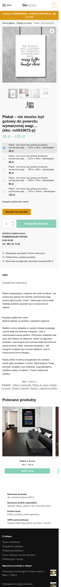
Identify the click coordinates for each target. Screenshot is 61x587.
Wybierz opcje (27, 471)
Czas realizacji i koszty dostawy (18, 555)
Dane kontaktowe (11, 542)
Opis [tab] (5, 275)
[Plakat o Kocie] (27, 431)
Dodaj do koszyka (36, 223)
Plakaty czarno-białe (22, 385)
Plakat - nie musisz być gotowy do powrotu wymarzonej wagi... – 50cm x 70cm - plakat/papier (31, 179)
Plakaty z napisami (20, 388)
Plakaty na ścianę (24, 23)
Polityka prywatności (12, 550)
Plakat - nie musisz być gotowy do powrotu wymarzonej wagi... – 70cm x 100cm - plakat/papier (32, 190)
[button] (52, 31)
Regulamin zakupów (12, 546)
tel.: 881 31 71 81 (11, 244)
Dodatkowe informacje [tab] (14, 283)
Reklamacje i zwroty (12, 559)
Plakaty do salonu (40, 385)
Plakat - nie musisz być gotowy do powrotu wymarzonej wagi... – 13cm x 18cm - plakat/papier (31, 146)
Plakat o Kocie (27, 461)
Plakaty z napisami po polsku (43, 388)
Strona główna (8, 23)
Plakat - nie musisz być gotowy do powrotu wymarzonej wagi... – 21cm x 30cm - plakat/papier (31, 157)
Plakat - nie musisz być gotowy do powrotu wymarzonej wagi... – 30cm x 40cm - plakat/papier (31, 168)
